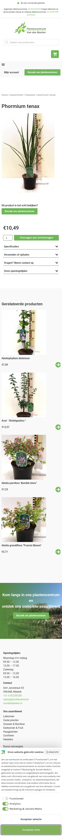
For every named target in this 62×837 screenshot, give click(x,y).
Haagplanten (10, 731)
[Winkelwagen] (55, 54)
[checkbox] (12, 799)
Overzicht (54, 752)
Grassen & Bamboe (14, 724)
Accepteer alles (31, 829)
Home (5, 95)
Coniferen (8, 735)
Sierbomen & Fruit (13, 727)
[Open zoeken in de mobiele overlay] (31, 42)
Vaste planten (11, 720)
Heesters (30, 95)
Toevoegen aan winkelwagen (36, 237)
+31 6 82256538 (12, 695)
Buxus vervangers (13, 746)
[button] (20, 211)
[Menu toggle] (3, 64)
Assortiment (16, 95)
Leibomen (8, 716)
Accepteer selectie (31, 819)
